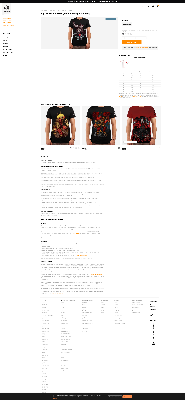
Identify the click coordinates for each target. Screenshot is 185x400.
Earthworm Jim (45, 344)
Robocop (63, 309)
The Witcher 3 (45, 387)
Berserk (116, 304)
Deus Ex (43, 334)
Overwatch (44, 371)
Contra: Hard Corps (46, 318)
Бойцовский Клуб (64, 320)
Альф (62, 315)
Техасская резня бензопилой (67, 363)
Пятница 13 (63, 354)
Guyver (83, 304)
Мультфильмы (44, 10)
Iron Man (102, 309)
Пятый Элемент (64, 355)
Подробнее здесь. (81, 255)
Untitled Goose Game (46, 390)
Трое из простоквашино (87, 323)
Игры (44, 300)
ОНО (62, 350)
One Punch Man (117, 310)
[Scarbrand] (101, 125)
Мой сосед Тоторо (118, 315)
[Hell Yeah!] (60, 125)
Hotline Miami (45, 360)
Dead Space (44, 329)
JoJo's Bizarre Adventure (119, 309)
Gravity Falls (84, 302)
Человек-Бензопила (118, 325)
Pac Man (44, 373)
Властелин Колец (64, 323)
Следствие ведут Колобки (87, 318)
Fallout (43, 347)
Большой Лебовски (65, 321)
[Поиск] (149, 6)
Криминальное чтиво (65, 339)
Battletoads (44, 305)
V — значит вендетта (65, 313)
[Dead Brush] (6, 9)
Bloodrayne (44, 313)
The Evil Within (45, 384)
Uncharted (44, 389)
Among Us (44, 302)
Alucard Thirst (126, 147)
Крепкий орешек (64, 338)
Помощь (67, 5)
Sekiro (43, 378)
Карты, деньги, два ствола (66, 334)
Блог (72, 5)
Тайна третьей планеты (87, 320)
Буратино (84, 309)
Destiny (43, 333)
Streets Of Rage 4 (45, 382)
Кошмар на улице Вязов (66, 336)
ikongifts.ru (152, 310)
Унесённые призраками (119, 323)
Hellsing (116, 307)
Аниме (116, 300)
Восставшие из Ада (65, 325)
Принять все (127, 396)
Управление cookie (136, 312)
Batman (102, 302)
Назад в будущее (64, 346)
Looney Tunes (85, 305)
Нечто (62, 347)
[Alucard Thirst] (141, 125)
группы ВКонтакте (96, 274)
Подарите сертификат (142, 47)
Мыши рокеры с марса (55, 10)
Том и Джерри (85, 321)
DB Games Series (45, 328)
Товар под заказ (127, 24)
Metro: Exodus (45, 366)
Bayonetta (44, 307)
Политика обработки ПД (137, 304)
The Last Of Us (45, 386)
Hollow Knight (45, 355)
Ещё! (134, 142)
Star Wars (63, 312)
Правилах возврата (57, 293)
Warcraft (44, 392)
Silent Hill (44, 379)
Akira (115, 302)
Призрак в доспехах (118, 317)
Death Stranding (45, 331)
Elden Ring (44, 346)
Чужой (62, 371)
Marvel (102, 310)
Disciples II (44, 338)
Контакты (60, 5)
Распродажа (7, 18)
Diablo (43, 336)
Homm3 (43, 357)
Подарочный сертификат (7, 21)
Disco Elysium (45, 339)
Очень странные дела (65, 352)
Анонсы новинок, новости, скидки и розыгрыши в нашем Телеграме (91, 1)
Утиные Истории (85, 325)
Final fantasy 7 (45, 349)
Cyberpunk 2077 (45, 323)
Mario (43, 363)
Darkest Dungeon (45, 326)
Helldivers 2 (44, 354)
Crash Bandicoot (45, 320)
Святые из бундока (65, 360)
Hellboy (102, 307)
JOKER (62, 307)
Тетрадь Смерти (117, 321)
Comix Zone (44, 317)
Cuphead (44, 321)
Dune (43, 342)
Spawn (102, 312)
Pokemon (116, 312)
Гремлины (63, 328)
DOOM (43, 341)
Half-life (43, 352)
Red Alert (44, 374)
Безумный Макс (64, 318)
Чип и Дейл (84, 329)
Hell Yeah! (44, 147)
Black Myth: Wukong (46, 310)
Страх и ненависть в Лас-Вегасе (67, 362)
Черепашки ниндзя (86, 326)
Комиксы (104, 300)
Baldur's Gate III (45, 304)
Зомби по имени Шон (65, 333)
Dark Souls (44, 325)
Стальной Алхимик (118, 320)
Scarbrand (85, 147)
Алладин (84, 307)
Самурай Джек (85, 317)
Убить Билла (63, 365)
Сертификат (76, 233)
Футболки (64, 10)
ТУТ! (93, 258)
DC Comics (103, 304)
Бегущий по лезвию (65, 317)
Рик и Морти (85, 313)
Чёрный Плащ (85, 328)
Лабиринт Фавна (64, 341)
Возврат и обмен (135, 305)
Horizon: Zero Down (46, 358)
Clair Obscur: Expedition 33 (47, 315)
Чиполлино (84, 331)
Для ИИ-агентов (135, 310)
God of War (44, 350)
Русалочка (84, 315)
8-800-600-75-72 (126, 6)
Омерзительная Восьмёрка (66, 349)
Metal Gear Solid (45, 365)
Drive (62, 304)
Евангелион (116, 313)
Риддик (62, 357)
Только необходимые (115, 396)
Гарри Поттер (64, 326)
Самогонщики (64, 358)
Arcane (62, 302)
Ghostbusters (63, 305)
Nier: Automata (45, 370)
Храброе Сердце (64, 368)
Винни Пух (84, 310)
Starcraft (44, 381)
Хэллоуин (63, 370)
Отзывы (43, 5)
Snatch (62, 310)
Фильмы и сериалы (68, 300)
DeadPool (103, 305)
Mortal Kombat (45, 368)
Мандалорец (63, 344)
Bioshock (44, 309)
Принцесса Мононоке (119, 318)
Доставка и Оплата (51, 5)
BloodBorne (44, 312)
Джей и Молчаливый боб (66, 329)
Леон (62, 342)
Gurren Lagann (117, 305)
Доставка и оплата (136, 307)
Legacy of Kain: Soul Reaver (47, 362)
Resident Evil (44, 376)
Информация (137, 300)
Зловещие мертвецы (65, 331)
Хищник (62, 366)
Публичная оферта (136, 302)
